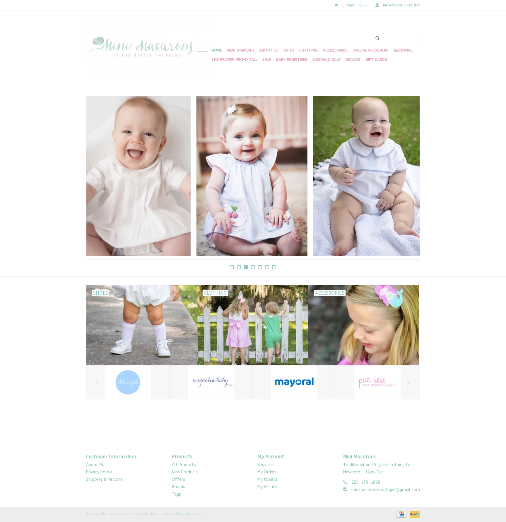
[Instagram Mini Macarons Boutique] (258, 430)
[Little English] (127, 382)
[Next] (408, 179)
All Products (184, 464)
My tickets (267, 479)
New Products (185, 472)
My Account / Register (401, 5)
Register (265, 464)
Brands (353, 59)
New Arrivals (240, 50)
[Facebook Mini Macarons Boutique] (247, 430)
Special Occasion (370, 50)
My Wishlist (268, 486)
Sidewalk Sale (326, 59)
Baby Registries (291, 59)
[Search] (377, 38)
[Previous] (98, 179)
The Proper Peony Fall (234, 59)
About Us (269, 50)
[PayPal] (414, 514)
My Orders (267, 472)
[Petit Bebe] (377, 382)
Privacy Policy (99, 472)
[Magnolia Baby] (211, 382)
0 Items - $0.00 (355, 5)
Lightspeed (192, 514)
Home (216, 50)
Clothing (308, 50)
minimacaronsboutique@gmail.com (385, 489)
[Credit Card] (401, 514)
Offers (178, 479)
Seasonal (402, 50)
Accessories (335, 50)
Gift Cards (376, 59)
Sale (266, 59)
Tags (176, 494)
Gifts (289, 50)
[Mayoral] (294, 382)
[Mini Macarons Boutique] (148, 49)
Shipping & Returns (104, 479)
